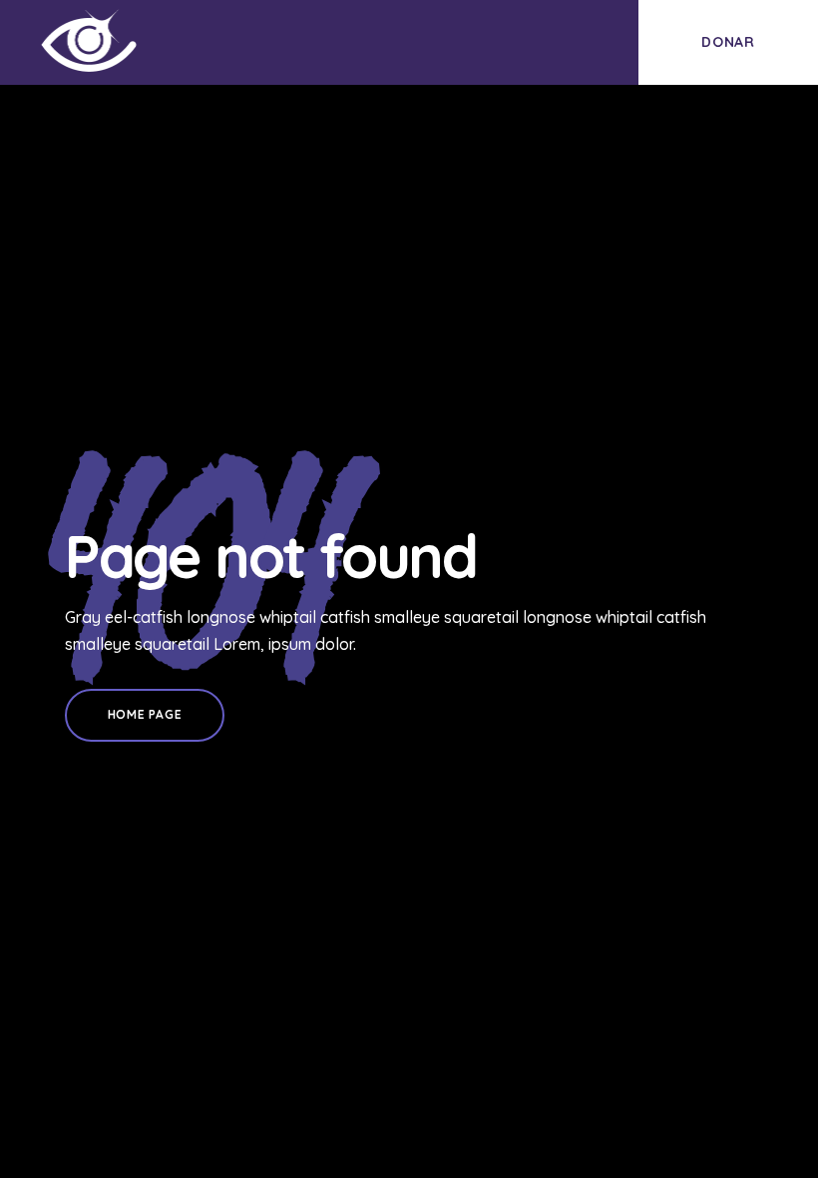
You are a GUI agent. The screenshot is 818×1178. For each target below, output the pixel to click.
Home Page (145, 714)
